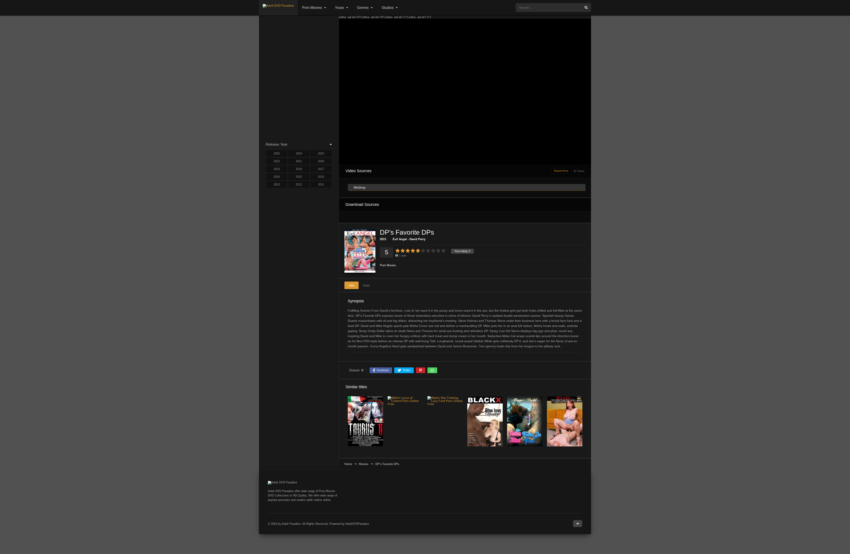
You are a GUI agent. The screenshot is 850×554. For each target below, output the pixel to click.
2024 (299, 153)
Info (351, 285)
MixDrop (359, 187)
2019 (277, 169)
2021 (299, 161)
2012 (299, 184)
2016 (277, 176)
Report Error (561, 170)
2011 (321, 184)
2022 (277, 161)
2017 (321, 169)
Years (339, 8)
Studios (388, 8)
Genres (363, 8)
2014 (321, 176)
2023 (321, 153)
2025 (277, 153)
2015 (383, 239)
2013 (277, 184)
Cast (366, 285)
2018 (299, 169)
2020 (321, 161)
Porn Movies (312, 8)
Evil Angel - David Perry (409, 239)
